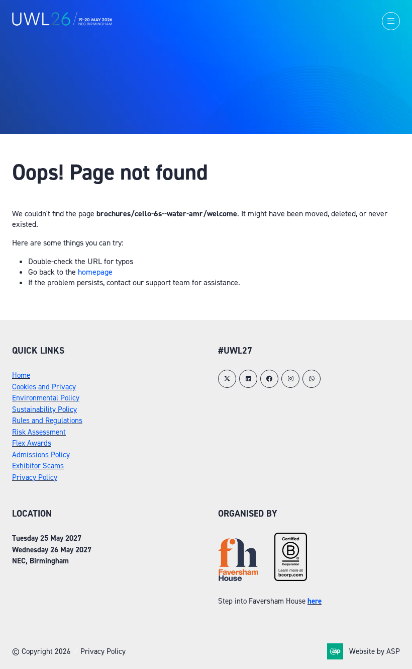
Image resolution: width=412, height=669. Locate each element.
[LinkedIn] (248, 379)
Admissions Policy (41, 455)
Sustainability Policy (44, 409)
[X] (227, 379)
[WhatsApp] (311, 379)
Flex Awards (31, 443)
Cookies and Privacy (44, 387)
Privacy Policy (34, 477)
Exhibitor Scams (38, 466)
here (314, 601)
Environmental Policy (45, 398)
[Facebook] (269, 379)
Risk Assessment (39, 432)
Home (21, 375)
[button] (391, 21)
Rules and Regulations (47, 420)
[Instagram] (290, 379)
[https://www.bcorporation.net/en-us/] (290, 578)
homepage (95, 272)
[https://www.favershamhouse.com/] (238, 578)
